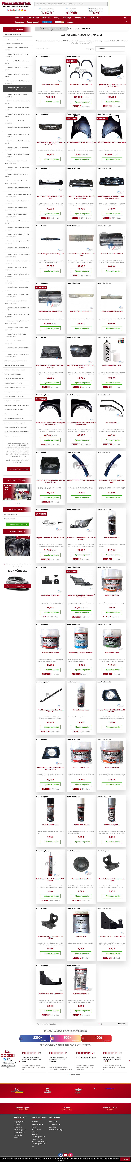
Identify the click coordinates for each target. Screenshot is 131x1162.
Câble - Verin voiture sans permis (14, 396)
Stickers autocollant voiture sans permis (16, 427)
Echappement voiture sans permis (14, 379)
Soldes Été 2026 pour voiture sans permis (16, 431)
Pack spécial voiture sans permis (14, 418)
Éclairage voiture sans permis (13, 392)
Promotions (18, 1127)
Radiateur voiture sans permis (13, 383)
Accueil (16, 1138)
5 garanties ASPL (55, 1124)
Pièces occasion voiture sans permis (15, 423)
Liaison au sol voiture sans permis (14, 365)
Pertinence (110, 49)
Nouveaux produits (20, 1130)
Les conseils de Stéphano (18, 469)
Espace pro (53, 1122)
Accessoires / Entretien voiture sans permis (17, 405)
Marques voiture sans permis (13, 414)
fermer (126, 1159)
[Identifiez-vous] (125, 18)
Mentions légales (37, 1124)
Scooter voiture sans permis (13, 436)
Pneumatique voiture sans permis (14, 409)
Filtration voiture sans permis (13, 34)
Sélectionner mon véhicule (16, 586)
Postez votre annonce (18, 524)
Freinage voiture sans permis (13, 39)
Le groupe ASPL (19, 1122)
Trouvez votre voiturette (11, 514)
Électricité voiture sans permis (13, 374)
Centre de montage (56, 1130)
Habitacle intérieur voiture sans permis (16, 361)
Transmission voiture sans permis (14, 370)
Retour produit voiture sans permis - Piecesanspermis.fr (39, 1141)
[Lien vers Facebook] (60, 1155)
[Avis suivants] (129, 1061)
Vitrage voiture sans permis (12, 401)
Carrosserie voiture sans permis (14, 43)
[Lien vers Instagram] (70, 1155)
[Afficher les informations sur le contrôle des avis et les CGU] (16, 1063)
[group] (17, 492)
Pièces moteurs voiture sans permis (15, 387)
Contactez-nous (19, 1132)
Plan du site (18, 1135)
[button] (20, 18)
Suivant (122, 1024)
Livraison (17, 1124)
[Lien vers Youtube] (65, 1155)
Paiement (35, 1132)
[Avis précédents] (19, 1061)
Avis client (52, 1127)
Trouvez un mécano (9, 519)
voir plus (106, 1061)
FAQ (33, 1146)
